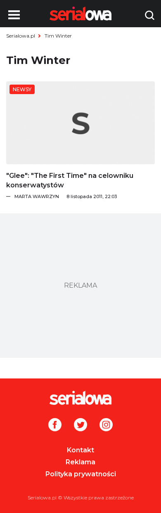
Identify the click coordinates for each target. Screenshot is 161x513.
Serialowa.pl (20, 36)
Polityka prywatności (80, 474)
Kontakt (80, 450)
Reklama (80, 462)
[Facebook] (55, 425)
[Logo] (80, 398)
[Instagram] (106, 425)
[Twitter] (80, 425)
